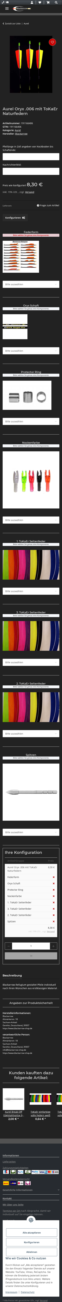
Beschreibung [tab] (12, 975)
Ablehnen (31, 1252)
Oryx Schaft (13, 883)
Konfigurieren (32, 1242)
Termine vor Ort (11, 1210)
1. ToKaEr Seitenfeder (19, 902)
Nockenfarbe (14, 896)
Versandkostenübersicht (16, 1179)
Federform (13, 877)
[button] (32, 2)
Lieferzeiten (9, 1161)
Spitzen (11, 921)
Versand (29, 192)
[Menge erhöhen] (53, 946)
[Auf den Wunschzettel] (52, 42)
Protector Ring (15, 889)
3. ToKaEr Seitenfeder (19, 908)
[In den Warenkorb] (5, 34)
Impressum (11, 1292)
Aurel (18, 130)
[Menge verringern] (8, 946)
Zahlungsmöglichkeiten (15, 1167)
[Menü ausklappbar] (7, 7)
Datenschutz (28, 1292)
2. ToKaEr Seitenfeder (19, 915)
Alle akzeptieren (32, 1232)
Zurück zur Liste (13, 23)
